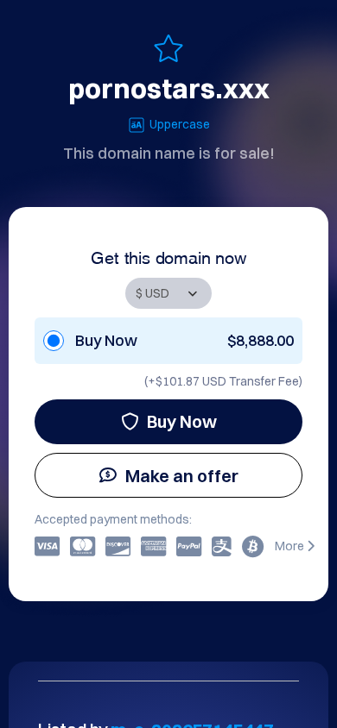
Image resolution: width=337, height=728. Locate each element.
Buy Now (182, 421)
